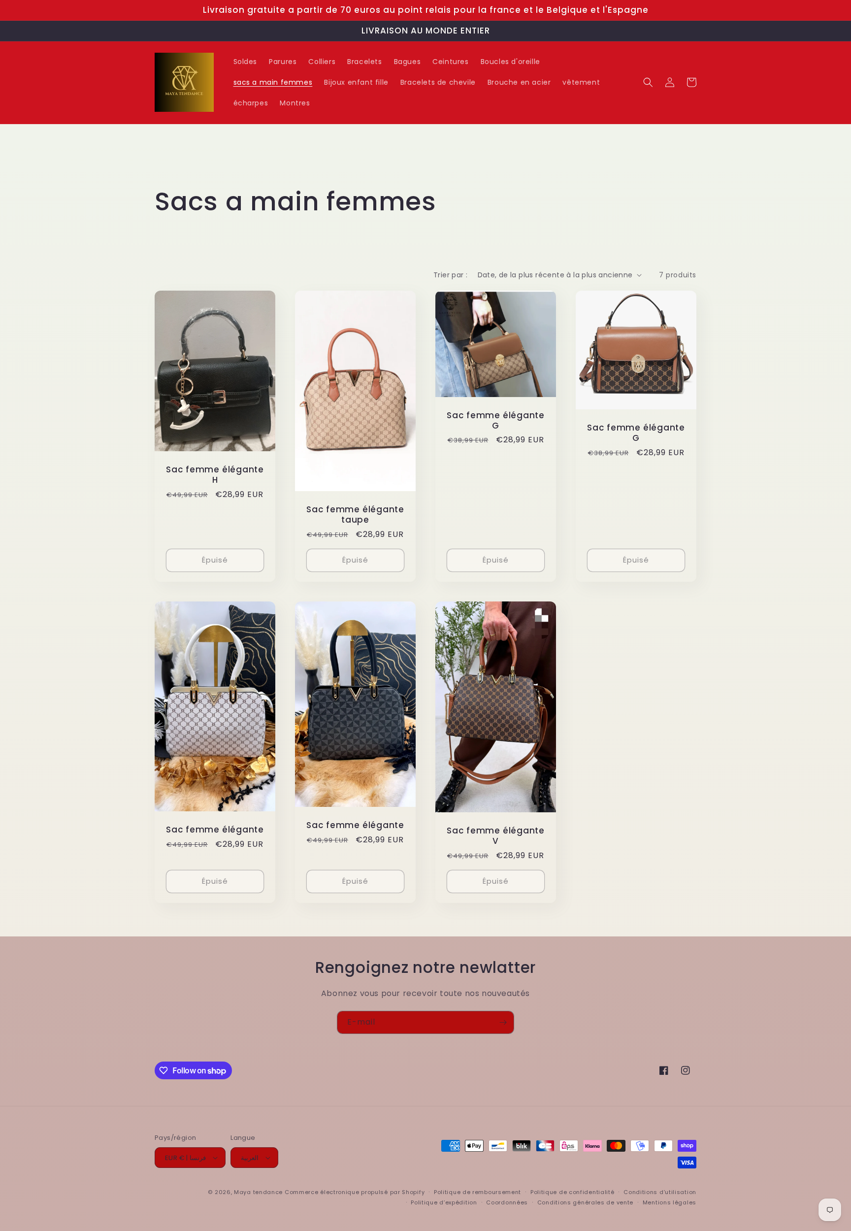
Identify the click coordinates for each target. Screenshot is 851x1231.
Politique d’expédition (444, 1202)
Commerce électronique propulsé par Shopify (355, 1192)
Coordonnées (507, 1202)
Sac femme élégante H (215, 475)
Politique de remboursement (477, 1192)
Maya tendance (259, 1192)
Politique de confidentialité (572, 1192)
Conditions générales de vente (585, 1202)
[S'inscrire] (503, 1022)
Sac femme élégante (215, 830)
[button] (648, 82)
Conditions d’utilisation (659, 1192)
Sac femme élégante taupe (355, 514)
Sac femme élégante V (496, 836)
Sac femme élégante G (496, 420)
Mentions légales (669, 1202)
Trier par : (450, 275)
